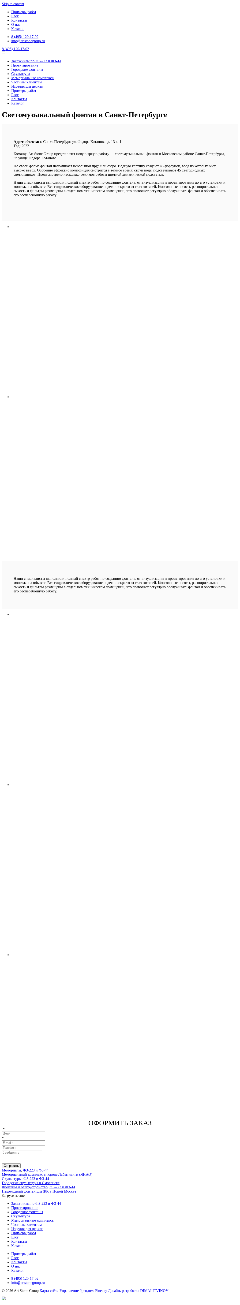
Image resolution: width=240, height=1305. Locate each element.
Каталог (17, 29)
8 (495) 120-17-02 (24, 37)
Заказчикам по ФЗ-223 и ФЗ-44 (36, 61)
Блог (15, 16)
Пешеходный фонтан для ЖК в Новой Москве (39, 1191)
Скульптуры (12, 1179)
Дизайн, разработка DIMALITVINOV (138, 1291)
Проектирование (24, 65)
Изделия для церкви (27, 86)
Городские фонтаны (27, 69)
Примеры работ (23, 12)
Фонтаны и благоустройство (25, 1187)
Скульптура (20, 74)
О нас (15, 24)
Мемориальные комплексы (32, 78)
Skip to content (13, 4)
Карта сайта (49, 1291)
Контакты (19, 20)
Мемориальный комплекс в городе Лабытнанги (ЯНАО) (47, 1174)
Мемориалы (11, 1170)
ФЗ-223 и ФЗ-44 (36, 1170)
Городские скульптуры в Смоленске (31, 1183)
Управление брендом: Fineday (83, 1291)
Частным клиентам (26, 82)
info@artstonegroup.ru (28, 41)
